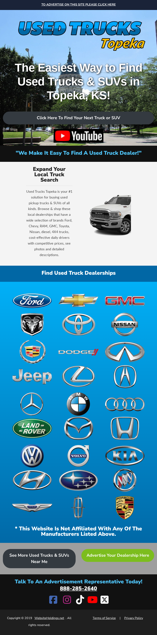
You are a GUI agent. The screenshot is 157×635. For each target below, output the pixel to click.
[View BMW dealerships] (78, 404)
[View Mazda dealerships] (78, 428)
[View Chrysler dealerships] (32, 507)
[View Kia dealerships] (125, 456)
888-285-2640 (78, 588)
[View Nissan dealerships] (125, 324)
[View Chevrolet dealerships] (78, 300)
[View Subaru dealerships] (78, 480)
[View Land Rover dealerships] (32, 428)
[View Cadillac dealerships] (32, 352)
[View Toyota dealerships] (78, 324)
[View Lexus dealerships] (78, 376)
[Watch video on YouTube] (79, 136)
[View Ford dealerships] (32, 300)
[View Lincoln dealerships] (78, 507)
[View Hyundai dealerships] (32, 480)
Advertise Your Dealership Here (118, 555)
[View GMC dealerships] (125, 300)
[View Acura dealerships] (125, 376)
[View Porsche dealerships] (125, 507)
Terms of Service (104, 618)
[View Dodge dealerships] (78, 352)
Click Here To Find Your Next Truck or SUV (78, 118)
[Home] (78, 31)
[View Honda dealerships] (125, 428)
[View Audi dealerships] (125, 404)
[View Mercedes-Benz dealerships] (32, 404)
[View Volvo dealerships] (78, 456)
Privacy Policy (133, 618)
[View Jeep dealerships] (32, 376)
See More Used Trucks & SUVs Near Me (39, 558)
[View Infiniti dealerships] (125, 352)
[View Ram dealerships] (32, 324)
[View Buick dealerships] (125, 480)
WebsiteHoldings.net (49, 618)
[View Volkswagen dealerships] (32, 456)
